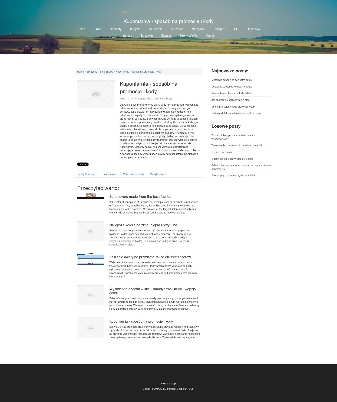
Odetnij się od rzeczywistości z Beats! (232, 158)
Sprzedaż (92, 71)
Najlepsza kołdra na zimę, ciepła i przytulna (143, 224)
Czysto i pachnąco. (222, 152)
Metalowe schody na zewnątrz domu (232, 80)
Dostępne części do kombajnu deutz (232, 86)
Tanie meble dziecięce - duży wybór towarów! (237, 145)
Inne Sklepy (106, 71)
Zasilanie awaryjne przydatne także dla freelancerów (150, 256)
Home (80, 71)
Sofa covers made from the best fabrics (140, 196)
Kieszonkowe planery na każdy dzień (232, 93)
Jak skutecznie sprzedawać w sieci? (231, 100)
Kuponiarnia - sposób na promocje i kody (138, 71)
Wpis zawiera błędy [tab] (133, 174)
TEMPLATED (159, 388)
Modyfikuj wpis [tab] (158, 174)
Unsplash (182, 388)
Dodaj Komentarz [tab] (87, 174)
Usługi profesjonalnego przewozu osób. (233, 106)
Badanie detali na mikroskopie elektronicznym (237, 113)
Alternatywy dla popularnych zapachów (233, 175)
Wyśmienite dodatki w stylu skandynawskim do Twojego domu (152, 290)
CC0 (191, 388)
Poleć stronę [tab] (110, 174)
